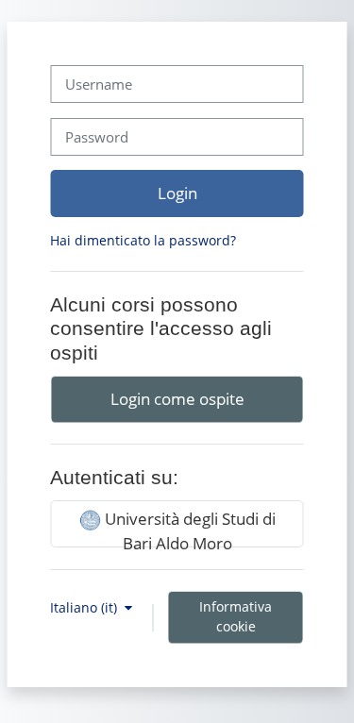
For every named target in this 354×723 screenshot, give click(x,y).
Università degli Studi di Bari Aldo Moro (188, 527)
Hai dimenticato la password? (143, 240)
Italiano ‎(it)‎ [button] (85, 607)
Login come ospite (177, 398)
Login (177, 192)
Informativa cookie (235, 616)
